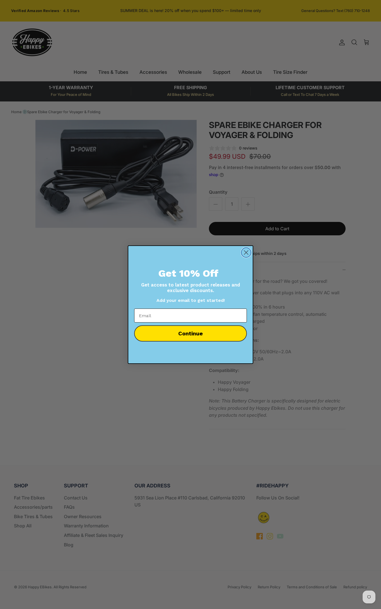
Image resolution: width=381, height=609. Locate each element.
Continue (190, 333)
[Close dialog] (246, 252)
